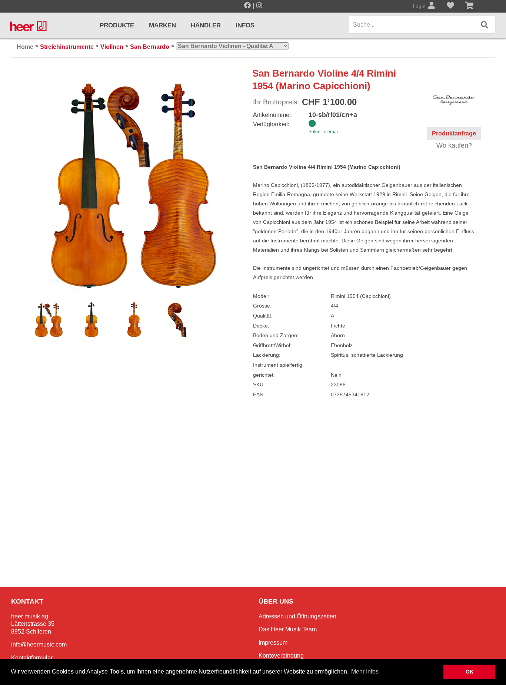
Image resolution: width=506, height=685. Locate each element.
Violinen (111, 47)
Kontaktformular (32, 658)
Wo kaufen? (454, 145)
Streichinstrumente (67, 47)
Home (25, 47)
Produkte (117, 25)
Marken (162, 25)
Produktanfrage (454, 133)
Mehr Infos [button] (365, 671)
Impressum (273, 642)
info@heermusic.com (39, 644)
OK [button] (469, 672)
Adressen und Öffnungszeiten (297, 616)
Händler (206, 25)
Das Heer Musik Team (288, 629)
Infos (245, 25)
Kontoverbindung (281, 655)
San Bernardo (149, 47)
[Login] (431, 6)
